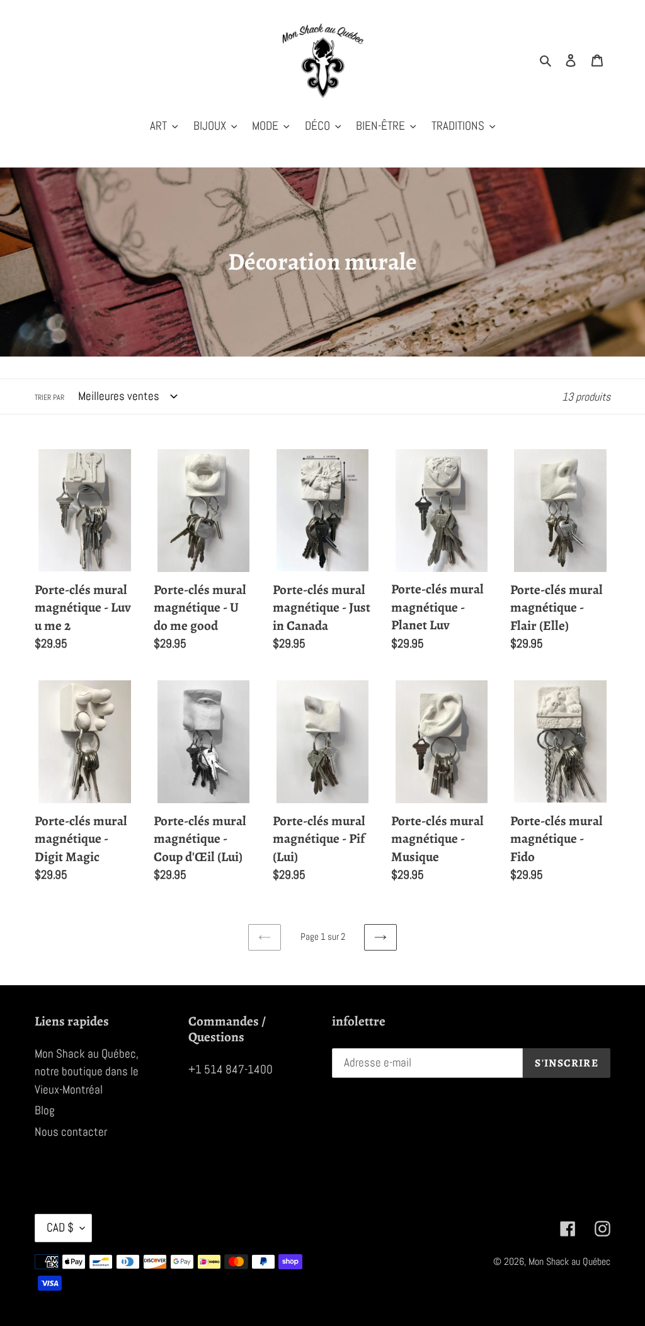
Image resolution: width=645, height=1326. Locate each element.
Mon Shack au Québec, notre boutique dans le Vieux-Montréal (87, 1071)
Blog (45, 1110)
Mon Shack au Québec (569, 1261)
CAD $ (60, 1227)
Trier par (49, 397)
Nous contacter (71, 1132)
